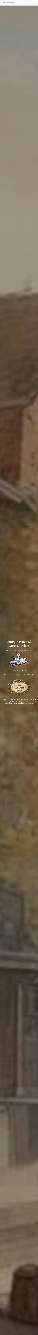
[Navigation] (35, 3)
